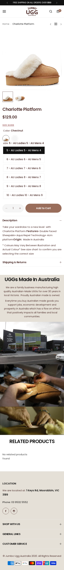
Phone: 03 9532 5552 (15, 502)
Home (5, 24)
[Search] (50, 11)
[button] (7, 2)
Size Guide (8, 125)
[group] (32, 60)
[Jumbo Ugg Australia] (32, 11)
